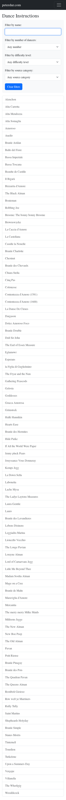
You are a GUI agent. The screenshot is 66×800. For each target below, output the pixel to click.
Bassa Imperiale (14, 157)
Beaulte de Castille (15, 171)
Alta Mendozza (13, 114)
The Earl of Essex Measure (20, 345)
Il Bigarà (10, 179)
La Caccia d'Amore (16, 229)
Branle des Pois (13, 670)
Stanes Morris (12, 735)
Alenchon (10, 99)
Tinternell (10, 742)
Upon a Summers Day (17, 764)
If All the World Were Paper (20, 446)
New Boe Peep (13, 634)
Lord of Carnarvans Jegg (19, 561)
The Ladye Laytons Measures (21, 496)
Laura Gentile (12, 504)
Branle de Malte (14, 590)
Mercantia (10, 605)
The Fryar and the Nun (18, 374)
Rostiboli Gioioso (14, 691)
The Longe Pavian (15, 547)
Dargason (10, 316)
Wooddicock (12, 793)
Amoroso (10, 128)
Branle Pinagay (13, 663)
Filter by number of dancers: (20, 40)
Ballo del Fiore (13, 150)
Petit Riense (11, 655)
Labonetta (10, 482)
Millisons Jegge (13, 619)
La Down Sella (13, 475)
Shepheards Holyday (16, 720)
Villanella (10, 778)
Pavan (8, 648)
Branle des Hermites (16, 431)
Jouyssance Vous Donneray (20, 460)
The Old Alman (14, 641)
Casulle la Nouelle (15, 244)
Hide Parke (11, 439)
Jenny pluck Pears (15, 453)
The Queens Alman (16, 684)
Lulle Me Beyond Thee (18, 569)
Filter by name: (13, 25)
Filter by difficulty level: (18, 55)
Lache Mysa (12, 489)
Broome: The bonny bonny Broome (25, 215)
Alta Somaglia (13, 121)
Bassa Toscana (13, 164)
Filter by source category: (19, 70)
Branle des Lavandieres (18, 518)
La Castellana (12, 236)
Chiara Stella (12, 272)
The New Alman (14, 626)
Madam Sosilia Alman (17, 576)
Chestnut (10, 258)
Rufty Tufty (11, 706)
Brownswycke (13, 222)
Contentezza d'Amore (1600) (21, 301)
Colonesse (11, 287)
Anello (9, 135)
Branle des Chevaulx (16, 265)
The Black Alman (15, 193)
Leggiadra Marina (15, 533)
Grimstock (11, 410)
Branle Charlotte (14, 251)
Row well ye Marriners (17, 699)
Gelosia (9, 388)
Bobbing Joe (12, 207)
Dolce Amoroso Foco (17, 323)
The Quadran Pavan (16, 677)
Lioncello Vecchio (15, 540)
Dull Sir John (12, 337)
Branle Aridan (13, 142)
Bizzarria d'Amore (15, 186)
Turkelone (10, 756)
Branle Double (13, 330)
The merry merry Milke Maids (22, 612)
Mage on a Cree (14, 583)
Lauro (8, 511)
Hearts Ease (11, 424)
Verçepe (9, 771)
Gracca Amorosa (14, 402)
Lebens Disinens (14, 525)
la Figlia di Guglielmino (18, 366)
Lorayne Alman (14, 554)
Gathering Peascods (16, 381)
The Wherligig (13, 785)
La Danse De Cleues (16, 309)
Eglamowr (11, 352)
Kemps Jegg (12, 468)
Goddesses (11, 395)
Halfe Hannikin (13, 417)
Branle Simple (13, 728)
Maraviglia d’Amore (16, 598)
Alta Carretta (12, 106)
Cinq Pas (10, 280)
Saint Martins (12, 713)
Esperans (10, 359)
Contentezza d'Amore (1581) (21, 294)
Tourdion (10, 749)
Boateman (10, 200)
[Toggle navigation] (59, 4)
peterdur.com (11, 4)
